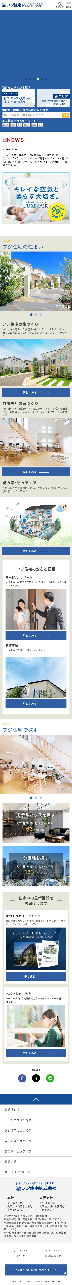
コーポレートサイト (19, 1250)
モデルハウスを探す (18, 1120)
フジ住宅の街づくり (18, 1130)
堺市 (19, 125)
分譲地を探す (14, 1110)
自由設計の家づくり (18, 1141)
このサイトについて (53, 1250)
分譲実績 (11, 1161)
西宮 (34, 125)
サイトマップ (19, 1256)
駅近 (40, 125)
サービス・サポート (17, 1172)
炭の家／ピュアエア (18, 1151)
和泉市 (27, 125)
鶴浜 (13, 125)
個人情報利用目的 (53, 1256)
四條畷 (6, 125)
